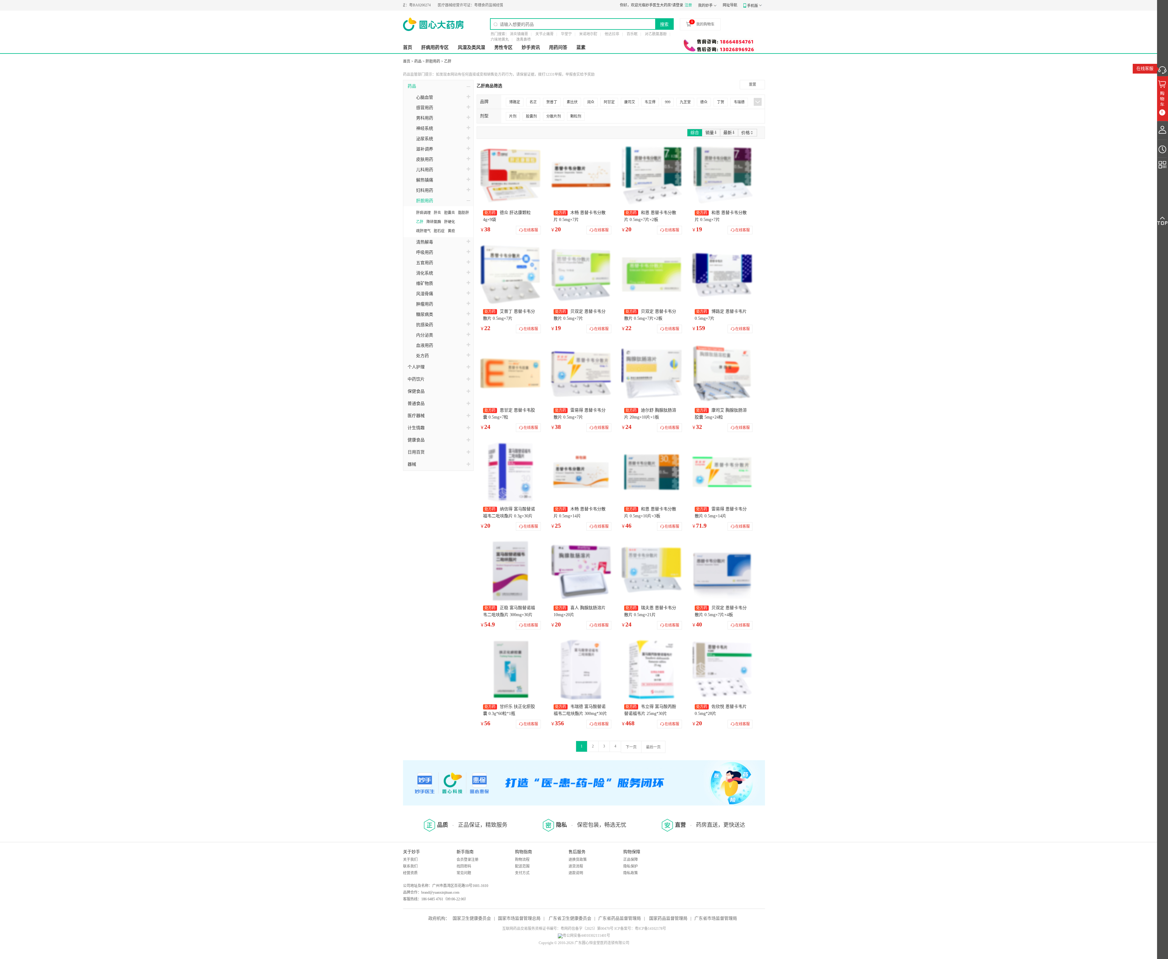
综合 (694, 132)
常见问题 (464, 873)
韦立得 (650, 102)
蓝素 (581, 47)
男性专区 (503, 47)
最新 (727, 132)
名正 (533, 102)
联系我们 (410, 866)
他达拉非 (612, 34)
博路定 (514, 102)
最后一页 (653, 747)
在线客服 (1144, 68)
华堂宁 (566, 34)
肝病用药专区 (435, 47)
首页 (407, 47)
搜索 (664, 24)
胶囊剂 (531, 116)
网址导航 (730, 5)
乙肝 (447, 61)
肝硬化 (449, 222)
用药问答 (558, 47)
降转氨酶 (433, 222)
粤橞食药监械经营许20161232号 (452, 5)
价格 (745, 132)
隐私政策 (630, 873)
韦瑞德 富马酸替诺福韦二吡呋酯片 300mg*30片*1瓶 (580, 713)
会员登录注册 (467, 859)
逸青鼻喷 (523, 39)
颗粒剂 (575, 116)
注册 (688, 5)
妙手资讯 (531, 47)
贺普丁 (551, 102)
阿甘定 (609, 102)
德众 (703, 102)
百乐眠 (632, 34)
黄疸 (451, 231)
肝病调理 (423, 213)
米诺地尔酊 (588, 34)
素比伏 (572, 102)
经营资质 (410, 873)
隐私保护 (630, 866)
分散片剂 (553, 116)
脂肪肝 (463, 213)
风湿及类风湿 (471, 47)
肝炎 (437, 213)
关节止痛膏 (544, 34)
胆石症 (439, 231)
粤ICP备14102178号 (650, 928)
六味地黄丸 (500, 39)
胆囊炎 (449, 213)
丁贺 (720, 102)
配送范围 (522, 866)
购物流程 (522, 859)
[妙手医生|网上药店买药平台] (433, 24)
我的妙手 (705, 5)
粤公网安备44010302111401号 (586, 935)
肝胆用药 (433, 61)
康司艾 (629, 102)
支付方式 (522, 873)
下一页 (631, 747)
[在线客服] (1162, 68)
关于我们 (410, 859)
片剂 (512, 116)
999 (667, 102)
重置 (752, 84)
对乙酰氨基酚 (656, 34)
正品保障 (630, 859)
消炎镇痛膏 (519, 34)
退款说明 (575, 873)
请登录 (677, 5)
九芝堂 (685, 102)
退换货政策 (577, 859)
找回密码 (464, 866)
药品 (418, 61)
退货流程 (575, 866)
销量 (709, 132)
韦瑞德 (739, 102)
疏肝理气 (423, 231)
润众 (590, 102)
